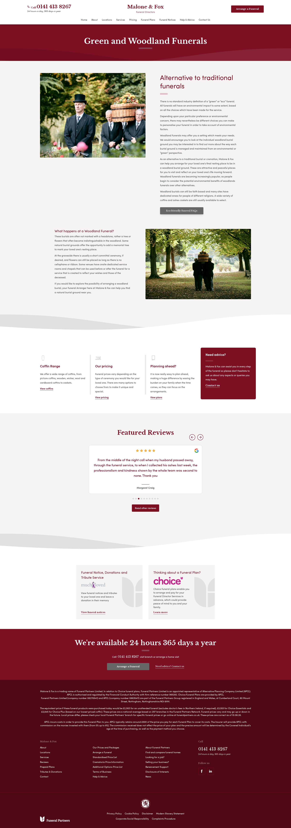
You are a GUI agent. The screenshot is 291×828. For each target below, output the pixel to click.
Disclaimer (147, 813)
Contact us (213, 385)
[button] (192, 437)
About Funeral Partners (158, 747)
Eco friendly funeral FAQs (181, 210)
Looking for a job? (155, 757)
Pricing (133, 19)
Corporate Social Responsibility (132, 818)
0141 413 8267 (54, 7)
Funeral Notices (167, 19)
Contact (44, 776)
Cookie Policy (132, 813)
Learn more (160, 612)
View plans (156, 397)
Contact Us (204, 19)
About (94, 19)
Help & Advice (187, 19)
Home (84, 19)
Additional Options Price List (107, 766)
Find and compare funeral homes (163, 752)
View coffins (46, 388)
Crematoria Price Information (108, 762)
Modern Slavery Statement (170, 813)
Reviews (44, 762)
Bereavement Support (157, 766)
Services (120, 19)
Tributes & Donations (51, 771)
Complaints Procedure (163, 818)
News (148, 776)
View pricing (102, 397)
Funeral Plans (148, 19)
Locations (107, 19)
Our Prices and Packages (106, 747)
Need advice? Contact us (169, 666)
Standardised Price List (105, 757)
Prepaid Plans (47, 766)
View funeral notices (93, 612)
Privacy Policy (114, 813)
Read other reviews (145, 508)
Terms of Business (102, 771)
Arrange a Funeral (247, 8)
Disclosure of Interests (157, 771)
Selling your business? (157, 762)
